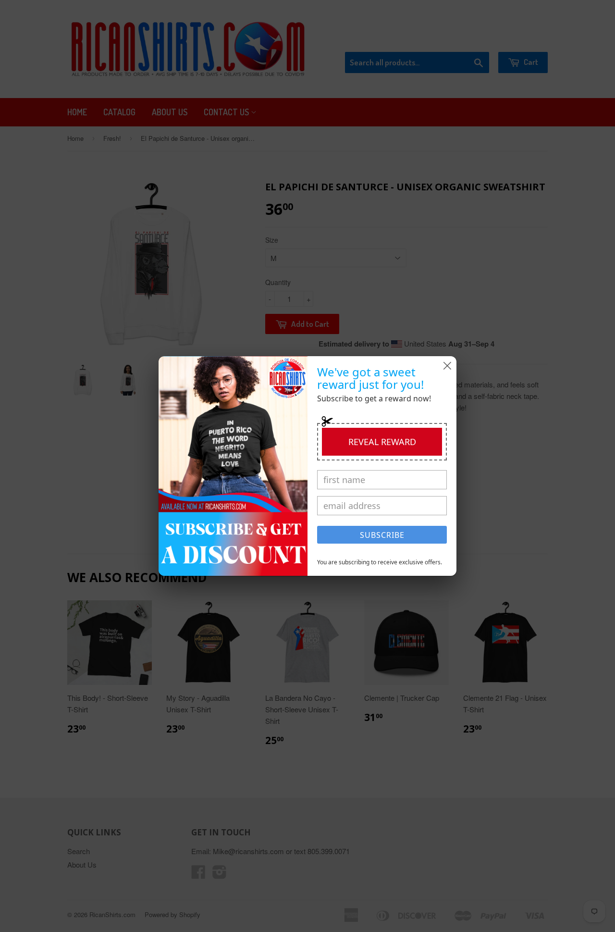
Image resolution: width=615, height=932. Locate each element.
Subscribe (382, 535)
